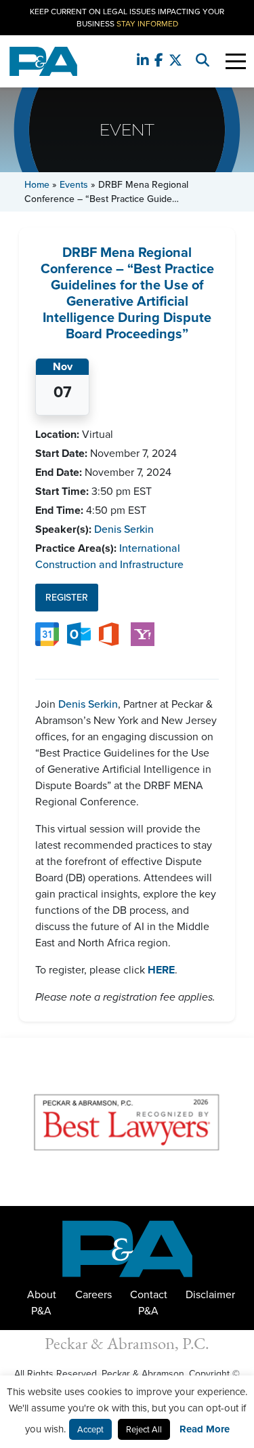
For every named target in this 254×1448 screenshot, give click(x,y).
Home (36, 185)
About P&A (41, 1303)
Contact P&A (148, 1303)
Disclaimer (210, 1294)
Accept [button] (90, 1429)
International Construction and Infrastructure (109, 556)
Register (66, 597)
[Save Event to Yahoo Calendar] (142, 633)
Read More (204, 1429)
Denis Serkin (124, 529)
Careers (93, 1294)
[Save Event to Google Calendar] (47, 633)
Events (74, 185)
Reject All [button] (144, 1429)
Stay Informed (147, 24)
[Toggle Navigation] (236, 61)
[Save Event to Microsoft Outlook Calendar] (79, 633)
